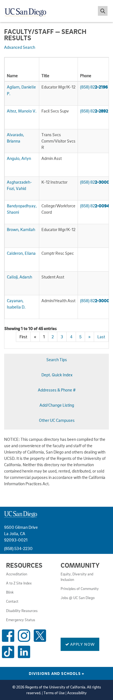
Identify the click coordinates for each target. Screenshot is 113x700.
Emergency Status (20, 620)
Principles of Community (80, 588)
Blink (10, 592)
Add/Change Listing (56, 405)
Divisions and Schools (56, 673)
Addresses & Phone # (57, 390)
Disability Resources (22, 610)
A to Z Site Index (19, 583)
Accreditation (16, 574)
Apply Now (82, 644)
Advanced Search (19, 47)
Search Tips (56, 359)
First (23, 336)
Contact (12, 601)
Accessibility (77, 693)
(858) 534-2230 (18, 548)
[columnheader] (22, 70)
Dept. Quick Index (56, 374)
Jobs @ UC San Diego (78, 598)
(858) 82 (94, 87)
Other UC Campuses (57, 420)
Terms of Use (54, 693)
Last (101, 336)
